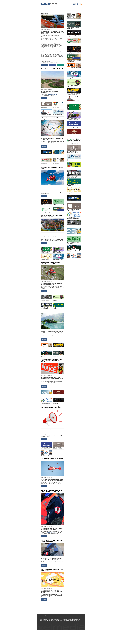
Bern (54, 8)
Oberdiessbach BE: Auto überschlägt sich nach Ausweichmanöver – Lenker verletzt (51, 407)
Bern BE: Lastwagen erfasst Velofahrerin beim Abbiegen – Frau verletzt (52, 216)
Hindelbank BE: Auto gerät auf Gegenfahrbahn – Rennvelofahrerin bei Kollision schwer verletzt (52, 360)
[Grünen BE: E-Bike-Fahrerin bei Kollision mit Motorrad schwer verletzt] (52, 468)
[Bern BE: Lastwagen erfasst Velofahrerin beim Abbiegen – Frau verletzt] (52, 224)
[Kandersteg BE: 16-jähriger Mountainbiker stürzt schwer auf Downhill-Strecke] (52, 272)
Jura (68, 8)
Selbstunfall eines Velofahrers (46, 189)
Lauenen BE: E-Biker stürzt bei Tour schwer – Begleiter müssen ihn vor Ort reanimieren (52, 491)
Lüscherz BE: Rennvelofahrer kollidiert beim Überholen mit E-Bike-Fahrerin (52, 541)
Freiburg (61, 8)
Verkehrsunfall (44, 235)
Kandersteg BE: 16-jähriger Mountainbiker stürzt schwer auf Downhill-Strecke (51, 263)
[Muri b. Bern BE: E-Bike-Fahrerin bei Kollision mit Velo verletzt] (52, 579)
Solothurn (57, 8)
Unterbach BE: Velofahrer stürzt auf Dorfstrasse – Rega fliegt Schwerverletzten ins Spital (52, 167)
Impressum (42, 615)
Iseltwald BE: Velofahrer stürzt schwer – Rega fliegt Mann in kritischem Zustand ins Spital (52, 311)
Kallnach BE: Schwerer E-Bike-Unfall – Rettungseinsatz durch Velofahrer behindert (51, 118)
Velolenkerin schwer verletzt (53, 94)
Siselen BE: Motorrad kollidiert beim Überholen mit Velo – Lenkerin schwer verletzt (52, 69)
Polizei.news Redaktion (48, 29)
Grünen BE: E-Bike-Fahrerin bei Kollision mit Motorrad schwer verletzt (52, 459)
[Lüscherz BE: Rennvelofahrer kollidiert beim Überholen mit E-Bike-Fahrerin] (52, 549)
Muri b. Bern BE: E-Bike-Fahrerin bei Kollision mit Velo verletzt (52, 570)
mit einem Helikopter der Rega (49, 532)
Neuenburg (64, 8)
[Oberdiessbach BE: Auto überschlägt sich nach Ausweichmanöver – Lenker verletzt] (52, 418)
